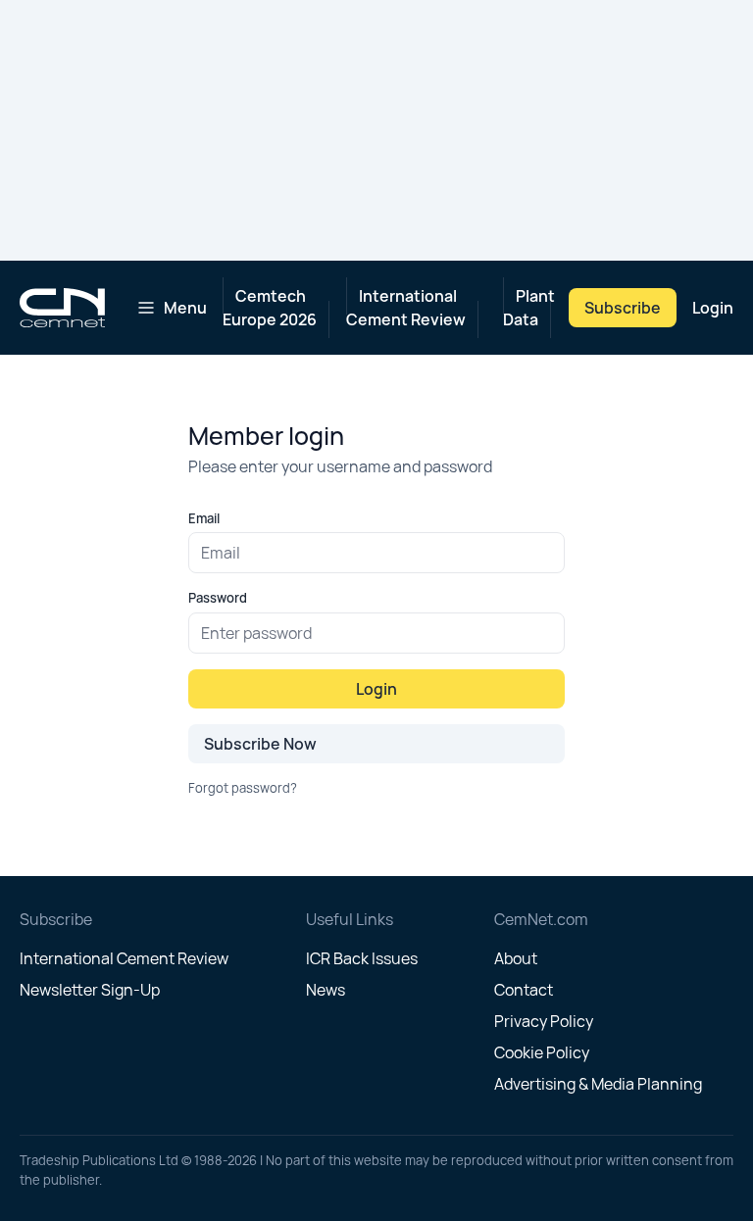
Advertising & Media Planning (598, 1084)
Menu (185, 307)
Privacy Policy (543, 1021)
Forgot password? (242, 788)
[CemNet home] (62, 307)
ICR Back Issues (362, 958)
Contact (523, 990)
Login (712, 307)
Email (204, 518)
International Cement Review (406, 307)
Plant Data (529, 307)
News (325, 990)
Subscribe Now (260, 744)
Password (217, 598)
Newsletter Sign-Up (90, 990)
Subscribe (622, 307)
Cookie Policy (541, 1052)
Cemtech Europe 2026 (270, 307)
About (515, 958)
